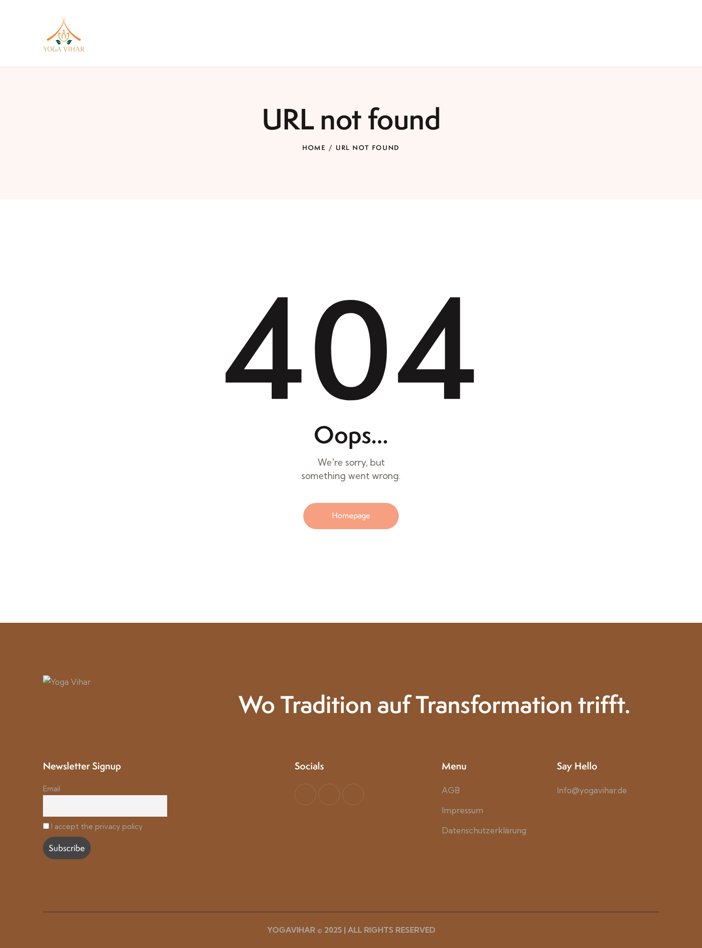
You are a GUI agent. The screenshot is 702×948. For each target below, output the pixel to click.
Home (314, 147)
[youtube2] (329, 794)
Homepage (351, 515)
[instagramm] (353, 794)
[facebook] (305, 794)
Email (51, 788)
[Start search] (652, 51)
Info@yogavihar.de (592, 790)
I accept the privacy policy (97, 826)
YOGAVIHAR (291, 930)
